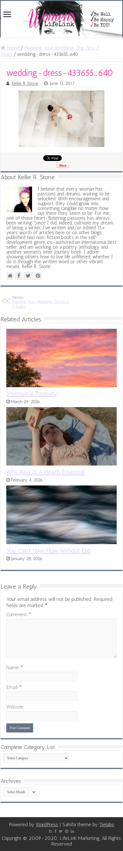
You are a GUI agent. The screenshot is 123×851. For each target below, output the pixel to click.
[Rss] (50, 831)
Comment (18, 614)
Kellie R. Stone (25, 83)
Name (14, 667)
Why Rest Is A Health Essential (46, 472)
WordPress (47, 824)
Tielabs (106, 824)
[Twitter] (60, 831)
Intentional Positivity (31, 393)
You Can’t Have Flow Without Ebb (48, 550)
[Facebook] (55, 831)
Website (15, 707)
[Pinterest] (66, 831)
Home (12, 48)
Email (14, 687)
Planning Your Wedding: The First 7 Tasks (40, 302)
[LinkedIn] (72, 831)
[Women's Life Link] (61, 19)
